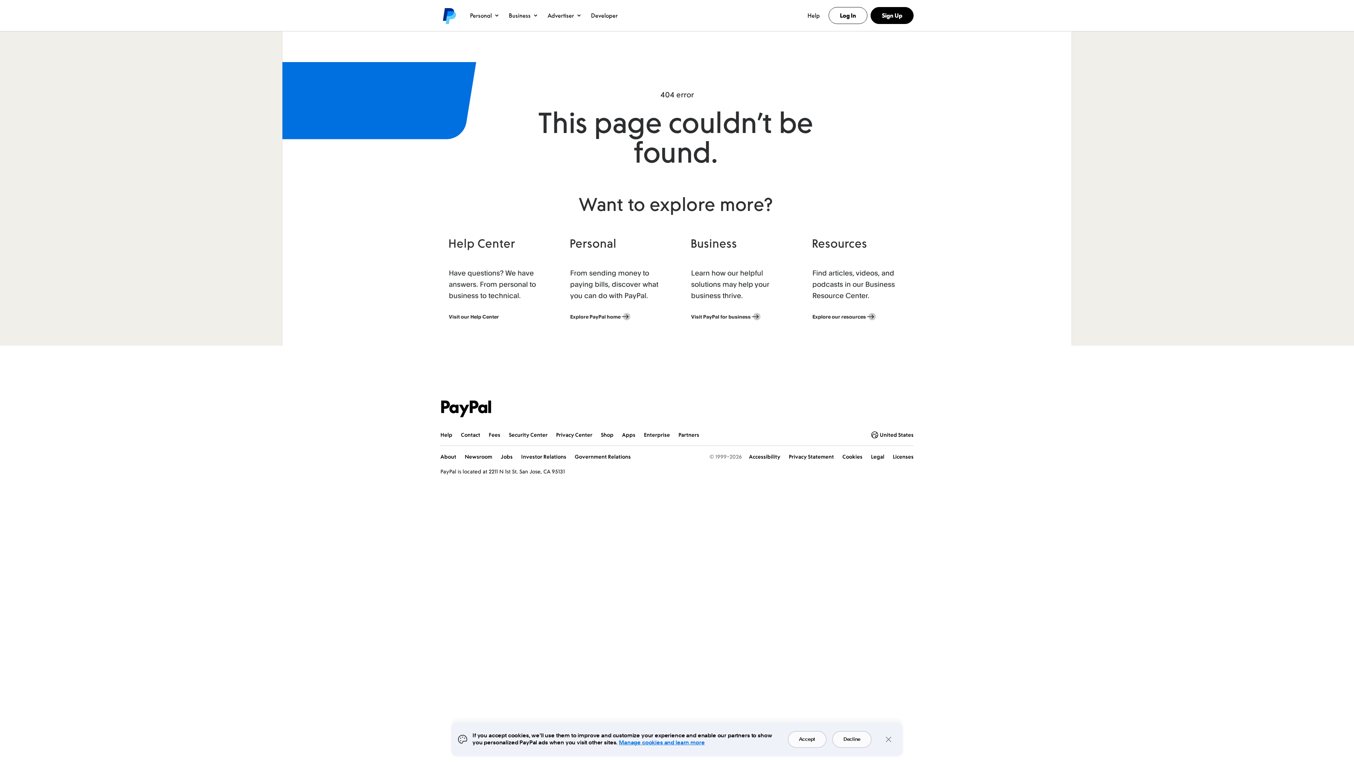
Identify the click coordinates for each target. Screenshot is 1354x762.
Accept (807, 739)
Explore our (839, 317)
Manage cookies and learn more (662, 742)
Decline (851, 739)
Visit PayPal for (721, 317)
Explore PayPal (595, 317)
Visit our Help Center (474, 317)
